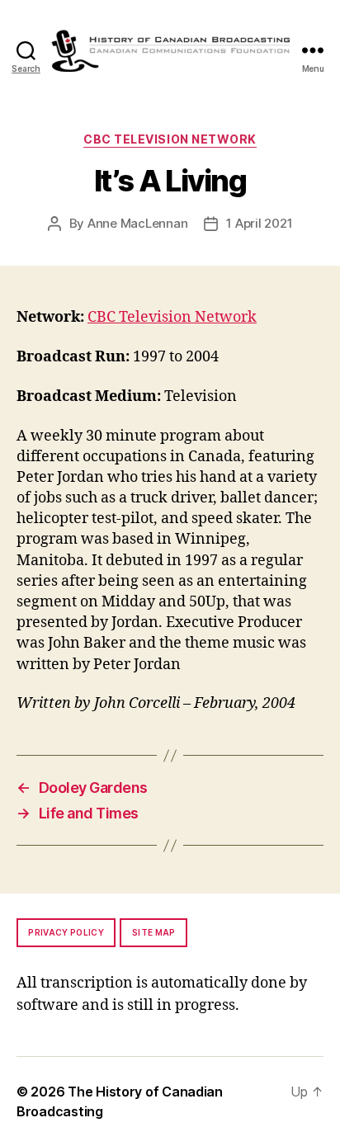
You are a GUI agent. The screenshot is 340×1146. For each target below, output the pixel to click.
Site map (154, 932)
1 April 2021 (259, 223)
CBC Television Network (169, 139)
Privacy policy (66, 932)
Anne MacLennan (137, 223)
